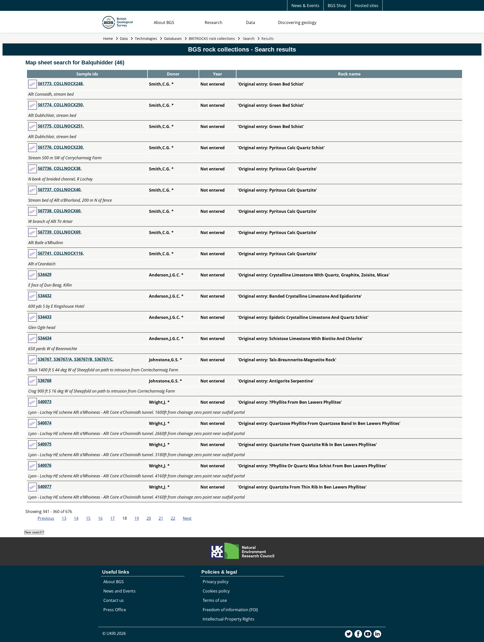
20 (148, 518)
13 (64, 518)
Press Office (114, 609)
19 (136, 518)
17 (112, 518)
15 (88, 518)
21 (161, 518)
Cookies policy (216, 591)
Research (213, 22)
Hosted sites (366, 5)
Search (249, 38)
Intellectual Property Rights (228, 619)
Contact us (113, 600)
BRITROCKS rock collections (212, 38)
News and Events (119, 591)
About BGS (164, 22)
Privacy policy (215, 581)
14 (76, 518)
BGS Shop (337, 5)
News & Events (305, 5)
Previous (46, 518)
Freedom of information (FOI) (230, 609)
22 (173, 518)
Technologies (146, 38)
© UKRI (114, 633)
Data (250, 22)
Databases (173, 38)
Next (187, 518)
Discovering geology (297, 22)
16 (100, 518)
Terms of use (215, 600)
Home (108, 38)
